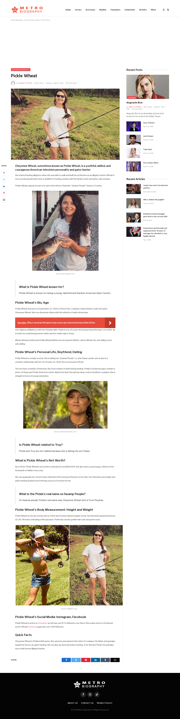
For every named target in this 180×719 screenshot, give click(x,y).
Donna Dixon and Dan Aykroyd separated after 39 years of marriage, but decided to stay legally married (155, 232)
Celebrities (130, 9)
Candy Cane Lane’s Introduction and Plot (155, 187)
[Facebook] (4, 172)
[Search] (168, 10)
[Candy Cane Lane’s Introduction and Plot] (133, 189)
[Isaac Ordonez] (133, 126)
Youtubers (115, 9)
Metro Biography (17, 20)
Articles (143, 9)
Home (68, 9)
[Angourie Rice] (147, 87)
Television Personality (32, 20)
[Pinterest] (4, 193)
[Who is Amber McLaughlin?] (133, 203)
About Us (73, 703)
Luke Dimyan (148, 136)
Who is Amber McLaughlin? (153, 200)
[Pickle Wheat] (65, 124)
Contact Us (87, 703)
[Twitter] (4, 179)
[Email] (4, 199)
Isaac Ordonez (149, 123)
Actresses (90, 9)
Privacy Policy (104, 703)
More (153, 9)
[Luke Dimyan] (133, 140)
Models (102, 9)
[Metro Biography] (28, 9)
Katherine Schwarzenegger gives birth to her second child (155, 215)
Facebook (32, 627)
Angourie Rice (134, 103)
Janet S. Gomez (134, 107)
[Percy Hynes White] (133, 166)
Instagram (42, 623)
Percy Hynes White (150, 163)
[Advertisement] (90, 44)
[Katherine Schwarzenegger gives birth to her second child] (133, 218)
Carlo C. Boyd (25, 83)
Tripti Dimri (147, 149)
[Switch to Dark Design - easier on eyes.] (163, 10)
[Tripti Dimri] (133, 153)
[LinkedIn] (4, 186)
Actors (78, 9)
